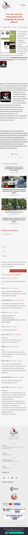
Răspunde (15, 278)
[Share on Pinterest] (12, 157)
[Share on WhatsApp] (23, 157)
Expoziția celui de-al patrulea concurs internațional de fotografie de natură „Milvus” (14, 219)
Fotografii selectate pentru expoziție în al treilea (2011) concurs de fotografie (13, 140)
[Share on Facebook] (8, 157)
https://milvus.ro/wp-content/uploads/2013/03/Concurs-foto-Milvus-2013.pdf (13, 320)
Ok (6, 532)
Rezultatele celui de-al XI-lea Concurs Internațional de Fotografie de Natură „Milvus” (14, 191)
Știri (15, 27)
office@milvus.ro (7, 468)
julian (3, 346)
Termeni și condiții (20, 525)
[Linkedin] (16, 478)
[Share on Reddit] (19, 157)
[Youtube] (12, 478)
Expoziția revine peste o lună (14, 212)
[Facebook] (4, 478)
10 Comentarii (23, 27)
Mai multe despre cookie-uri (16, 532)
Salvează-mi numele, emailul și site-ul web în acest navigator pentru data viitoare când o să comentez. (13, 264)
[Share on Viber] (15, 157)
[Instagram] (8, 478)
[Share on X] (4, 157)
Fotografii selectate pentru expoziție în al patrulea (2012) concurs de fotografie (13, 135)
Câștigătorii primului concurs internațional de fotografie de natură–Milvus (14, 168)
